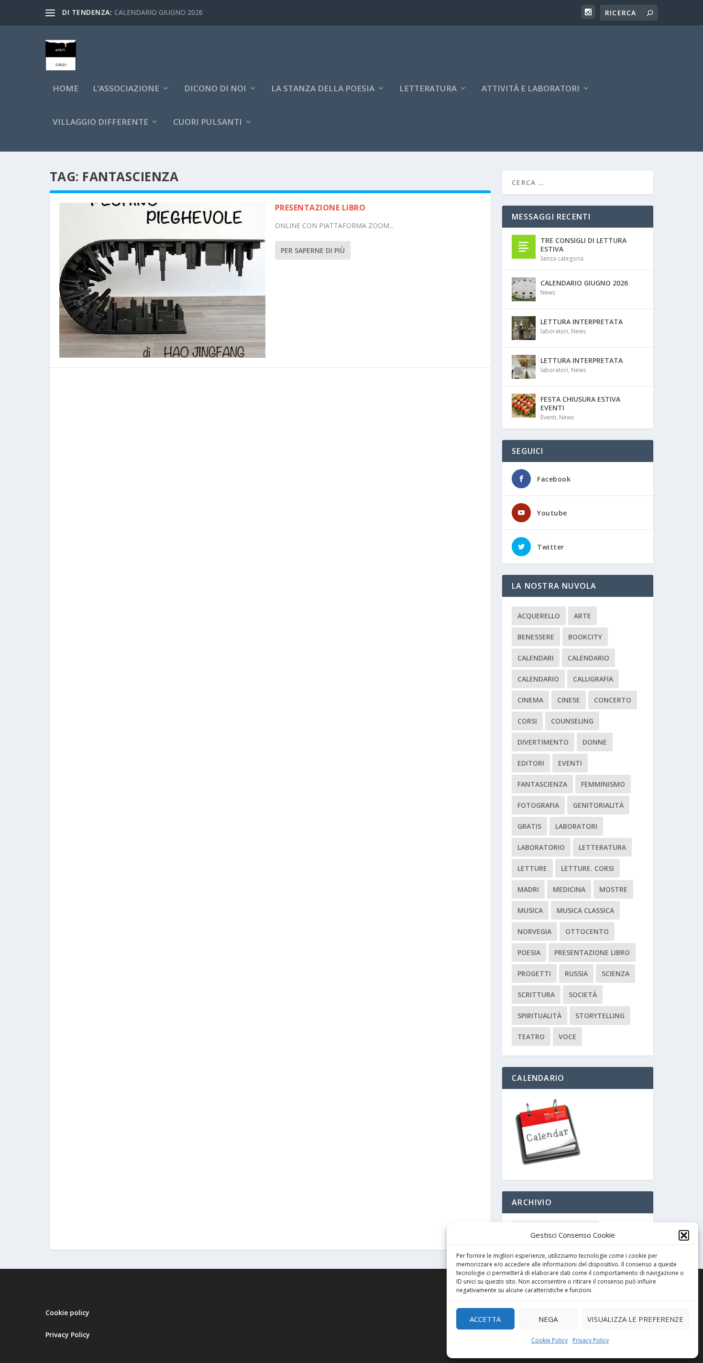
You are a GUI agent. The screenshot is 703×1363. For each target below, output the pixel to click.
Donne (594, 742)
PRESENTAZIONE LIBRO (320, 207)
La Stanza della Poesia (322, 89)
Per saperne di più (313, 250)
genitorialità (598, 805)
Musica (530, 910)
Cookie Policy (549, 1340)
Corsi (527, 720)
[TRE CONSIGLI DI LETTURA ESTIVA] (524, 247)
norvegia (534, 931)
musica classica (585, 910)
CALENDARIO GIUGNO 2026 (158, 12)
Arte (582, 615)
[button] (684, 1235)
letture (532, 868)
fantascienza (542, 784)
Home (65, 89)
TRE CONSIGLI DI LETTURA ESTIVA (583, 244)
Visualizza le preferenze (635, 1319)
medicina (569, 889)
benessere (535, 636)
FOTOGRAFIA (538, 805)
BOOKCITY (585, 636)
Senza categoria (561, 258)
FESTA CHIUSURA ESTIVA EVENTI (580, 403)
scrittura (536, 994)
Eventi (548, 417)
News (547, 292)
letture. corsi (587, 868)
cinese (568, 699)
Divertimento (543, 742)
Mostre (613, 889)
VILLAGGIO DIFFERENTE (100, 122)
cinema (530, 699)
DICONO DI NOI (215, 89)
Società (583, 994)
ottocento (587, 931)
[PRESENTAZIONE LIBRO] (162, 280)
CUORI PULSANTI (207, 122)
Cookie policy (67, 1312)
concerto (612, 699)
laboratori (554, 331)
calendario (588, 657)
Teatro (531, 1036)
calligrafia (593, 678)
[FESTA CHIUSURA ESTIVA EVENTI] (524, 406)
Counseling (572, 720)
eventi (570, 763)
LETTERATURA (428, 89)
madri (528, 889)
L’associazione (126, 89)
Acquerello (538, 615)
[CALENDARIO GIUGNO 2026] (524, 289)
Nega (548, 1319)
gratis (529, 826)
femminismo (603, 784)
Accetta (485, 1319)
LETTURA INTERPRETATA (581, 321)
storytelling (600, 1015)
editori (530, 763)
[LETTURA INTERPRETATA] (524, 328)
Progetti (534, 973)
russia (576, 973)
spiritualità (539, 1015)
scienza (615, 973)
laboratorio (541, 847)
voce (567, 1036)
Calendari (535, 657)
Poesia (528, 952)
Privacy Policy (590, 1340)
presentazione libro (592, 952)
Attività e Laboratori (531, 89)
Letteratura (602, 847)
